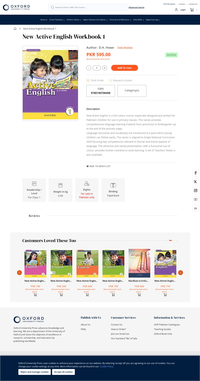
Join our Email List (120, 333)
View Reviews (125, 47)
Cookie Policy (106, 366)
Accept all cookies (63, 371)
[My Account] (176, 10)
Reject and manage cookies (35, 371)
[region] (100, 368)
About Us (43, 19)
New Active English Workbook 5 (164, 280)
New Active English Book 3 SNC (60, 280)
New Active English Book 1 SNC (112, 280)
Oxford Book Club (163, 333)
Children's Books (73, 19)
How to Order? (118, 329)
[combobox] (89, 7)
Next (180, 272)
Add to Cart (125, 67)
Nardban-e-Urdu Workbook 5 (85, 280)
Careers (182, 4)
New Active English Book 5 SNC (34, 280)
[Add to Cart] (35, 295)
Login (183, 9)
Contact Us (193, 4)
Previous (19, 272)
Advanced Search (136, 7)
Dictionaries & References (119, 19)
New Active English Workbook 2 (138, 280)
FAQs (83, 329)
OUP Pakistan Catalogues (167, 324)
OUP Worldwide (169, 4)
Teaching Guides (162, 329)
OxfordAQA (137, 19)
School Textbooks (56, 19)
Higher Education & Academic (94, 19)
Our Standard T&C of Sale (124, 338)
